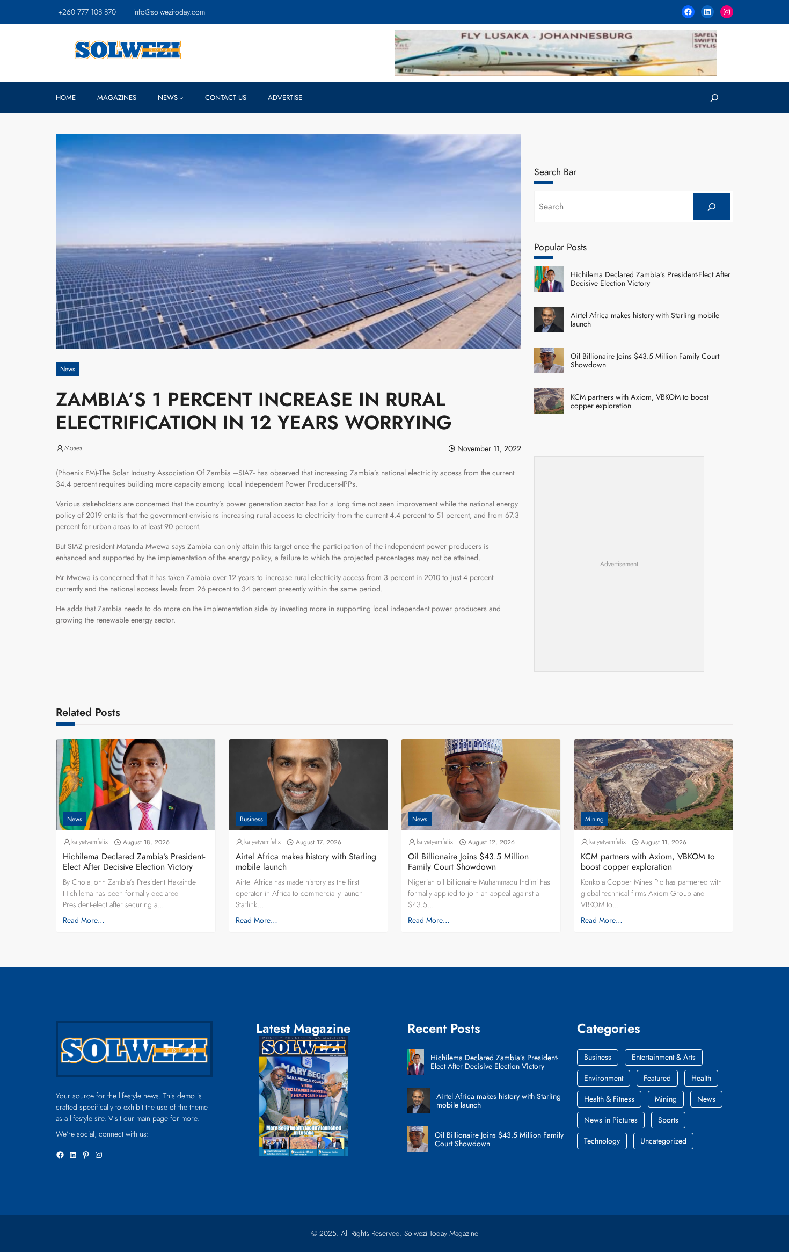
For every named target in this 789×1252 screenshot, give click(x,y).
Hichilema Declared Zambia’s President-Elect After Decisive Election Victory (650, 279)
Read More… (84, 920)
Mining (594, 819)
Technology (602, 1140)
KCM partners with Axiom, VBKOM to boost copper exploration (639, 402)
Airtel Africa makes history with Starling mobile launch (645, 320)
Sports (668, 1120)
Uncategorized (663, 1140)
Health (701, 1078)
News (67, 369)
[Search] (711, 206)
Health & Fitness (609, 1099)
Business (251, 819)
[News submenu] (181, 98)
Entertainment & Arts (664, 1057)
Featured (657, 1078)
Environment (603, 1078)
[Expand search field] (714, 97)
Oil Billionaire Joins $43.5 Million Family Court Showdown (645, 361)
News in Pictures (611, 1120)
